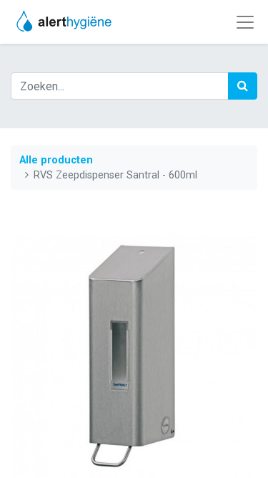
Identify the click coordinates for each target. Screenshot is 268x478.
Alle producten (56, 160)
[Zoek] (242, 86)
